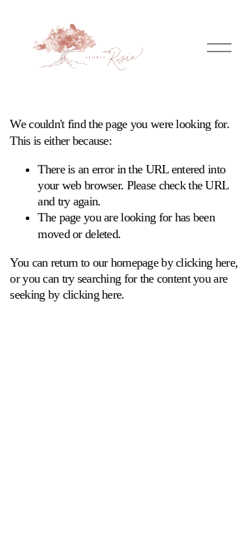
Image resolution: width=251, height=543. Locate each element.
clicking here (205, 262)
